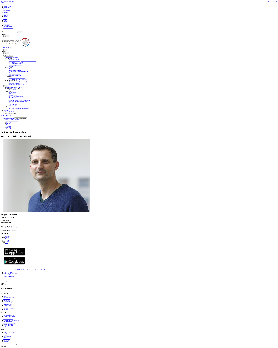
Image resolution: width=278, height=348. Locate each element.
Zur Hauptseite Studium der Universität (15, 87)
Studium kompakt (13, 92)
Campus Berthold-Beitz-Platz (10, 273)
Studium (6, 85)
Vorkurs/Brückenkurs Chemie (16, 90)
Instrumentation (9, 124)
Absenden (20, 31)
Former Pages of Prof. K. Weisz (13, 128)
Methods (8, 123)
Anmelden (3, 2)
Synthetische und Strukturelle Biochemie (18, 71)
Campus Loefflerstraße (8, 276)
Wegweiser (6, 53)
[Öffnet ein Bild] (46, 211)
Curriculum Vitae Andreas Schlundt (8, 230)
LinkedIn (7, 237)
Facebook (7, 238)
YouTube (7, 240)
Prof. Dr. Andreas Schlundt (20, 118)
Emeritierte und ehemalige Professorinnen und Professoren (22, 61)
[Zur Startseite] (15, 46)
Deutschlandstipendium (14, 103)
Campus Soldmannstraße (9, 275)
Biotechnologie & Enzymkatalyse (17, 78)
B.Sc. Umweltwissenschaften (16, 96)
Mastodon (7, 241)
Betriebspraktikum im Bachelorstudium (18, 101)
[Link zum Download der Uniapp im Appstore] (14, 255)
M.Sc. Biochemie (13, 95)
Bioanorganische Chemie (15, 70)
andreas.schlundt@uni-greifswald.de (9, 227)
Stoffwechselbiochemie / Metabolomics (18, 79)
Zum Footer (11, 1)
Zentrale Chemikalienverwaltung (16, 84)
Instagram (7, 236)
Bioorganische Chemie (14, 72)
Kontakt (11, 66)
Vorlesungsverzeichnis (14, 104)
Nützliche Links (13, 105)
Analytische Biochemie (14, 74)
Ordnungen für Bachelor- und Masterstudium (19, 100)
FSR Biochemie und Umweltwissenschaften (19, 108)
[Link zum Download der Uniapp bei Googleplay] (14, 264)
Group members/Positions (12, 121)
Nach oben (3, 346)
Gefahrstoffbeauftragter (14, 83)
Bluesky (7, 243)
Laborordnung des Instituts (15, 65)
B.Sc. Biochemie (13, 93)
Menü (5, 50)
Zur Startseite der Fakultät (12, 57)
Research (8, 122)
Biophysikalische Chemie (15, 75)
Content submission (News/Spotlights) (18, 81)
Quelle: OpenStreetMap (271, 1)
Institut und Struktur (8, 55)
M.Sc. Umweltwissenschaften (16, 97)
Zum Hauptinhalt (5, 1)
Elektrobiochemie (13, 68)
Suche (2, 31)
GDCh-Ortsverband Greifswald (16, 62)
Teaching (8, 126)
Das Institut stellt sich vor (15, 59)
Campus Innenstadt (7, 272)
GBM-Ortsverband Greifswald (16, 63)
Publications (9, 127)
